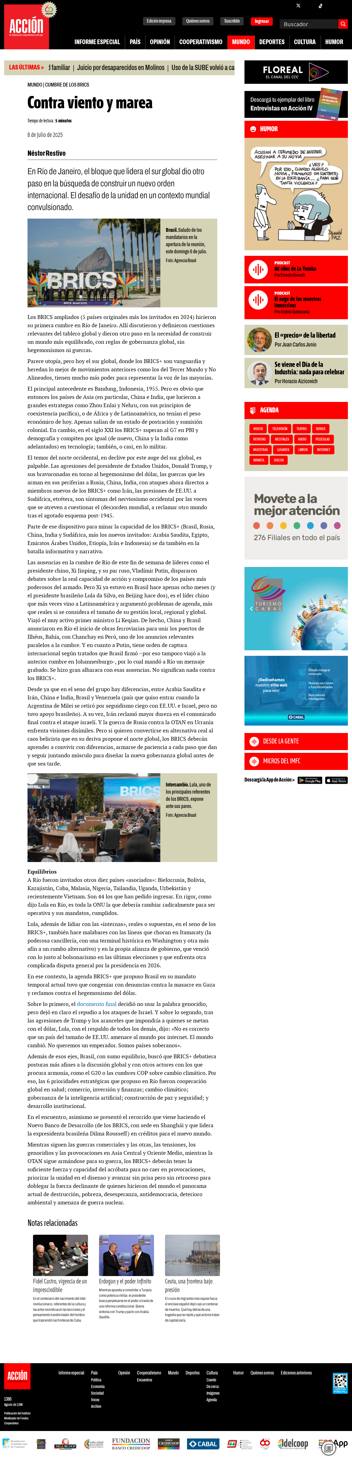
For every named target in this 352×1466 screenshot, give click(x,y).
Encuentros (144, 1380)
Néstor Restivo (47, 153)
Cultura (305, 42)
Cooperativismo (200, 42)
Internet (323, 450)
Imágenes (213, 1393)
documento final (97, 1004)
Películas (323, 439)
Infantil (259, 460)
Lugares (283, 450)
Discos (279, 460)
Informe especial (97, 42)
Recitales (282, 439)
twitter (298, 5)
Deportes (272, 42)
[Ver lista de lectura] (328, 1448)
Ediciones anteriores (296, 1373)
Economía (98, 1387)
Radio (302, 439)
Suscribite (232, 21)
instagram (309, 5)
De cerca (213, 1387)
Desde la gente (281, 741)
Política (96, 1380)
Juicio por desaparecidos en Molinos (93, 68)
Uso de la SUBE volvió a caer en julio (187, 68)
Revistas (259, 439)
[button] (293, 644)
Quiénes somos (198, 21)
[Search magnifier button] (343, 24)
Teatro (301, 429)
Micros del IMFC (281, 761)
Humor (334, 42)
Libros (303, 450)
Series (320, 429)
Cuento (211, 1380)
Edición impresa (159, 21)
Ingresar (262, 21)
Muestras (260, 450)
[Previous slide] (251, 609)
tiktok (320, 5)
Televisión (279, 429)
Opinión (160, 42)
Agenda (212, 1400)
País (135, 42)
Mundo (241, 42)
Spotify (342, 5)
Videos (258, 429)
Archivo (96, 1407)
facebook (287, 5)
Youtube (331, 5)
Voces (95, 1400)
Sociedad (97, 1393)
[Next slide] (341, 609)
